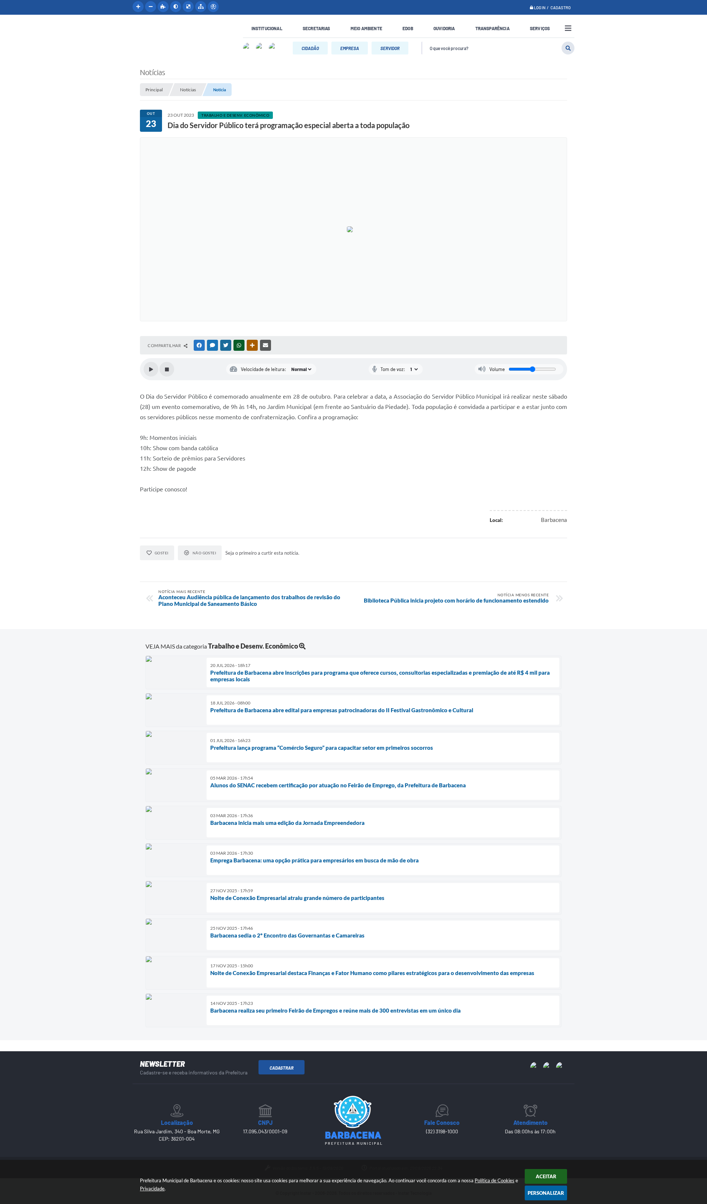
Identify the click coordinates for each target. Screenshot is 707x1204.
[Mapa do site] (200, 6)
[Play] (151, 369)
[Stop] (166, 369)
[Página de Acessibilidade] (213, 6)
